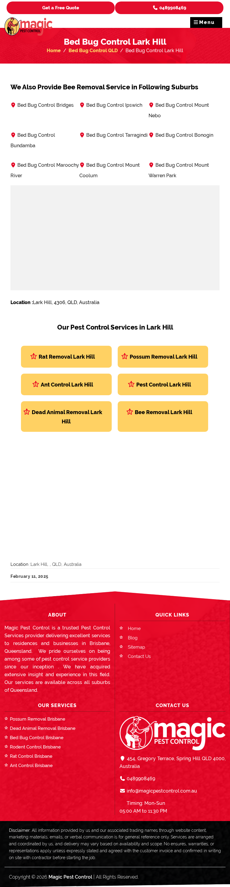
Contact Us (139, 656)
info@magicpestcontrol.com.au (161, 791)
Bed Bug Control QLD (93, 50)
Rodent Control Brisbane (35, 747)
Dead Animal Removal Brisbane (42, 728)
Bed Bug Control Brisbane (36, 737)
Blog (132, 638)
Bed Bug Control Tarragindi (117, 135)
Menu (207, 22)
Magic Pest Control (70, 877)
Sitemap (136, 647)
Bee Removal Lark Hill (163, 412)
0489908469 (172, 7)
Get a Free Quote (60, 7)
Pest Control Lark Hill (163, 384)
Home (54, 50)
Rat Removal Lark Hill (67, 357)
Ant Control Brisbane (31, 765)
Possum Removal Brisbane (37, 719)
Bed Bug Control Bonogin (184, 135)
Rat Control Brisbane (31, 756)
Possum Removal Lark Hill (163, 357)
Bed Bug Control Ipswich (114, 105)
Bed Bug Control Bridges (45, 105)
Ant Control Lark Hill (67, 384)
